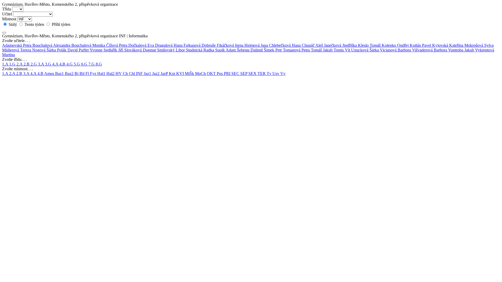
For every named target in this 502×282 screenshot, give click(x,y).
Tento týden (34, 24)
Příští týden (60, 24)
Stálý (13, 24)
